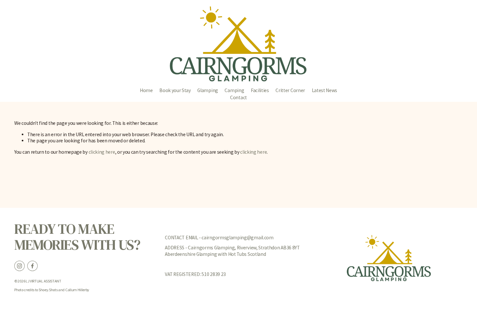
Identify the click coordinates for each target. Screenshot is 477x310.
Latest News (324, 90)
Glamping (207, 90)
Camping (234, 90)
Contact (238, 97)
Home (146, 90)
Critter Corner (290, 90)
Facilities (260, 90)
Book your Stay (175, 90)
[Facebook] (32, 266)
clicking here (102, 152)
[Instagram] (19, 266)
